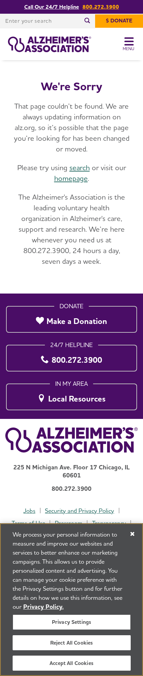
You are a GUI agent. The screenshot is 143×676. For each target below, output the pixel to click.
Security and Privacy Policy (79, 510)
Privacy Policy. (43, 606)
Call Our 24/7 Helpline (51, 6)
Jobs (29, 510)
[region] (71, 599)
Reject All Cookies (71, 643)
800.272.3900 (100, 6)
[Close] (132, 534)
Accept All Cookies (71, 663)
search (80, 167)
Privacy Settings (71, 622)
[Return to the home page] (49, 44)
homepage (71, 178)
